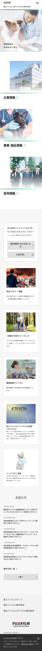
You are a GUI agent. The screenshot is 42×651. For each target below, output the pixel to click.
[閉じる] (38, 638)
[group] (21, 31)
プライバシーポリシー (28, 644)
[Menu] (37, 3)
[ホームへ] (19, 5)
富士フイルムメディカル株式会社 (19, 611)
